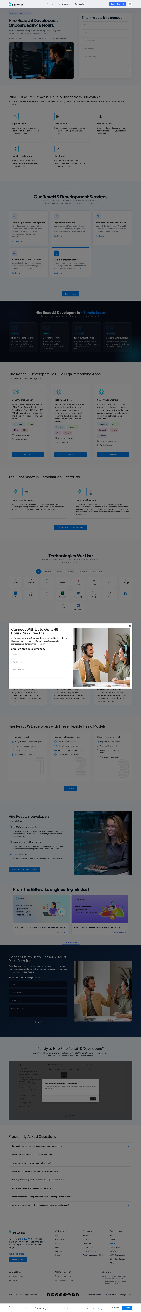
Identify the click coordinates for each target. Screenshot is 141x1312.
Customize (115, 1308)
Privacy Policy (97, 1309)
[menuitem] (51, 4)
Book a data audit (117, 4)
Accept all (127, 1308)
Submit (39, 682)
